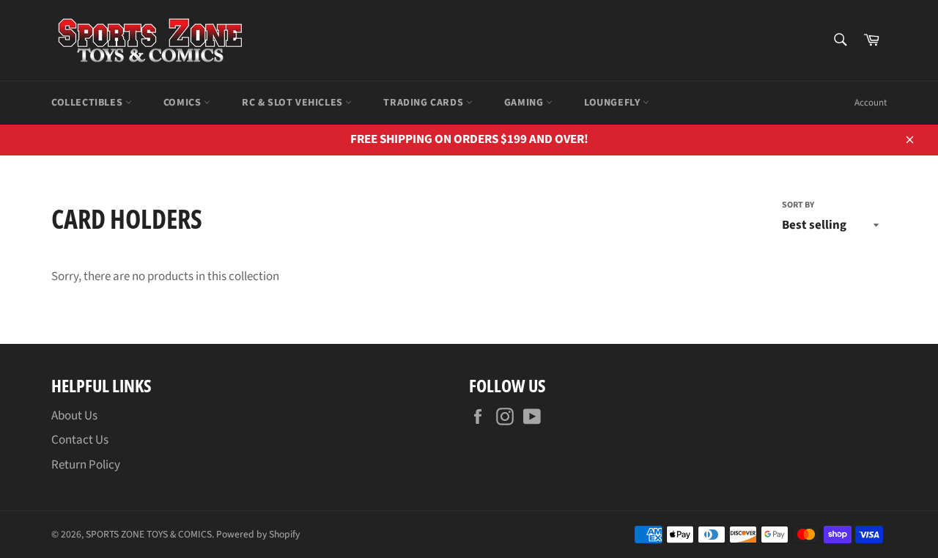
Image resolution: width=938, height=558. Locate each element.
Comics (183, 102)
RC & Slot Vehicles (293, 102)
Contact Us (79, 440)
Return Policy (85, 465)
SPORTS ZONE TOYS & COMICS (149, 534)
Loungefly (613, 102)
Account (870, 102)
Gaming (525, 102)
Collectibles (88, 102)
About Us (74, 416)
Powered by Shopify (258, 534)
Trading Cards (424, 102)
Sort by (798, 205)
